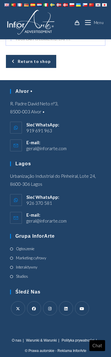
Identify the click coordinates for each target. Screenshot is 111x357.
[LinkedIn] (66, 308)
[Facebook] (34, 308)
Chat (97, 345)
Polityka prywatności (78, 340)
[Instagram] (50, 308)
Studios (22, 276)
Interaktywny (26, 267)
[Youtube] (82, 308)
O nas (16, 340)
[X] (18, 308)
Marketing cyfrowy (31, 258)
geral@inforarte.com (46, 148)
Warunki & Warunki (41, 340)
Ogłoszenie (25, 248)
